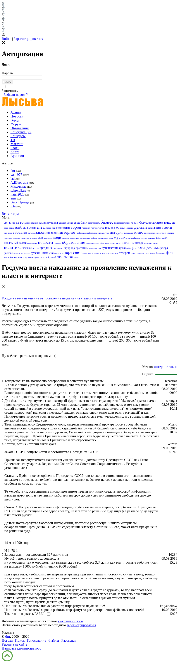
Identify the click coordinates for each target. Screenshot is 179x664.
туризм (140, 253)
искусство (103, 232)
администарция (31, 223)
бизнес (107, 222)
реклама (153, 247)
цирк (36, 257)
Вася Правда (19, 202)
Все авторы (10, 213)
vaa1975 (16, 174)
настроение (32, 243)
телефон (124, 253)
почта (36, 248)
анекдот (62, 223)
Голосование (36, 640)
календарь (128, 233)
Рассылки (68, 640)
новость (57, 243)
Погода (7, 640)
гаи (53, 227)
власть (169, 222)
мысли (161, 237)
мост (111, 238)
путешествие (110, 247)
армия (70, 222)
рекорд (164, 247)
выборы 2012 (34, 227)
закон (40, 232)
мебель (94, 238)
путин (122, 247)
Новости (16, 116)
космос (170, 232)
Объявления (19, 128)
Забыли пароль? (16, 94)
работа (138, 247)
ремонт (17, 253)
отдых (96, 243)
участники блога (70, 621)
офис (102, 243)
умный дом (150, 253)
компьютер (150, 232)
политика (13, 247)
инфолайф (81, 233)
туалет (133, 253)
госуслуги (99, 228)
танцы (96, 253)
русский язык (39, 253)
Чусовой (52, 257)
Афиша (15, 112)
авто (19, 222)
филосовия (160, 253)
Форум (15, 124)
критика (16, 238)
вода (6, 228)
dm (12, 171)
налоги (22, 242)
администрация (48, 222)
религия (8, 253)
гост (93, 228)
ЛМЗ (40, 238)
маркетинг (74, 238)
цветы (31, 257)
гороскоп (86, 228)
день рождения (126, 228)
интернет (67, 232)
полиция (27, 247)
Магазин (16, 144)
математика (85, 238)
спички (57, 253)
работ (128, 248)
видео (157, 222)
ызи (13, 198)
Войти (6, 39)
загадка (31, 233)
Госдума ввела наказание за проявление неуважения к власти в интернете (57, 298)
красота (8, 238)
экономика (65, 257)
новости (45, 242)
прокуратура (95, 248)
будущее (145, 222)
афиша (77, 223)
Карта (14, 152)
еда (5, 233)
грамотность (112, 227)
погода (139, 242)
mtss (13, 206)
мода (100, 238)
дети (150, 227)
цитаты (43, 257)
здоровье (52, 232)
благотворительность (123, 223)
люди (56, 237)
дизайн (157, 227)
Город (14, 120)
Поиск (20, 640)
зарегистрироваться (81, 625)
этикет (76, 257)
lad (12, 178)
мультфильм (134, 238)
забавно (20, 232)
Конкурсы (18, 136)
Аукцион (17, 156)
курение (33, 238)
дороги (167, 227)
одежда (89, 243)
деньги (140, 227)
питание (127, 242)
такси (84, 253)
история (116, 232)
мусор (144, 238)
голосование (63, 227)
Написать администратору (21, 648)
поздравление (151, 243)
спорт (67, 252)
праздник (46, 247)
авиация (9, 222)
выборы (20, 227)
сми (51, 253)
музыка (120, 237)
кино (138, 232)
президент (58, 248)
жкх (10, 232)
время (11, 228)
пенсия (116, 243)
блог (136, 223)
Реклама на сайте (14, 644)
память (108, 243)
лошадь (47, 238)
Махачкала (18, 186)
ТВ (12, 140)
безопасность (94, 223)
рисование (25, 253)
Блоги (14, 148)
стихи (77, 253)
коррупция (161, 233)
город (76, 227)
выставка (47, 228)
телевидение (111, 253)
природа (69, 247)
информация (92, 233)
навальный (11, 242)
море (105, 238)
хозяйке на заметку (15, 257)
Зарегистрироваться (28, 39)
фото (170, 253)
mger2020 (17, 194)
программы (82, 247)
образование (73, 242)
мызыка (151, 238)
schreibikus (18, 190)
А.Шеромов (19, 182)
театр (102, 253)
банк (84, 222)
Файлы (53, 640)
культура (25, 238)
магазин (65, 238)
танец (90, 253)
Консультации (20, 132)
